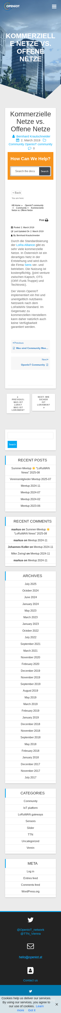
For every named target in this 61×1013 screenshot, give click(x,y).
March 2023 (30, 617)
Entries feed (30, 878)
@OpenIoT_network (30, 929)
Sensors (31, 821)
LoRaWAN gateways (30, 814)
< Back (17, 192)
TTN (30, 834)
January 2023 (30, 623)
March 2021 (30, 650)
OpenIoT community (38, 144)
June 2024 (30, 597)
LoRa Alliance (25, 245)
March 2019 (30, 704)
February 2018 (30, 750)
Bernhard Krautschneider (33, 136)
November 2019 (30, 677)
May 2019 (30, 697)
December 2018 (30, 724)
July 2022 (30, 637)
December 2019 (30, 670)
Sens (28, 265)
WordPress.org (30, 891)
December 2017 (30, 764)
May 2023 (30, 610)
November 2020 (30, 657)
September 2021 (30, 643)
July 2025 (30, 583)
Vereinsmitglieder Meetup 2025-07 (30, 479)
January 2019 (30, 717)
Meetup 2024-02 (30, 499)
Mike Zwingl (18, 553)
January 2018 (30, 757)
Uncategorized (30, 841)
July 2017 (30, 777)
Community (16, 144)
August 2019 (30, 690)
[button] (43, 220)
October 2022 (30, 630)
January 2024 (30, 603)
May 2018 (30, 744)
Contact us (30, 980)
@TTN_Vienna (31, 933)
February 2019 (30, 710)
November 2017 (30, 770)
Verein (30, 847)
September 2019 (30, 683)
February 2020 (30, 663)
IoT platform (30, 807)
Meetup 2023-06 (30, 505)
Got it (31, 1010)
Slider (30, 827)
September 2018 (30, 737)
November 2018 (30, 730)
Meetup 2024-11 (30, 485)
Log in (30, 871)
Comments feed (30, 884)
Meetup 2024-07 (30, 492)
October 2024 (30, 590)
